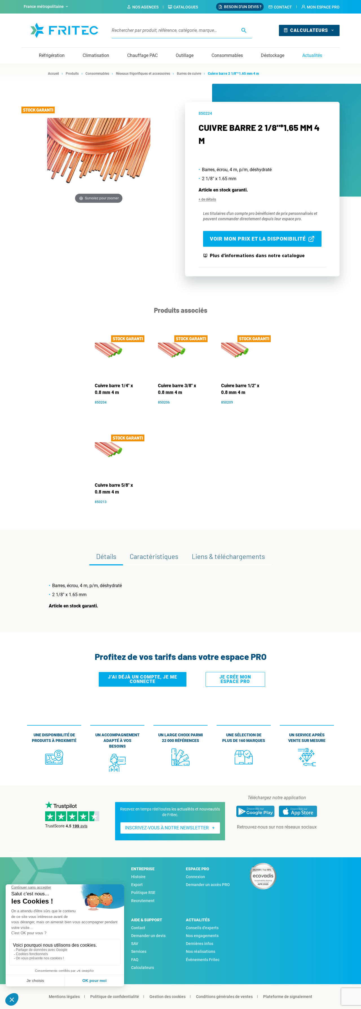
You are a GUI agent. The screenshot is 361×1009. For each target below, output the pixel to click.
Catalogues (185, 7)
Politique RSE (143, 892)
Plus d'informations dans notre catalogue (257, 256)
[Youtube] (284, 838)
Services (138, 951)
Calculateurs (309, 30)
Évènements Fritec (202, 959)
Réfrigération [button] (52, 55)
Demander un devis (148, 935)
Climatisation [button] (96, 55)
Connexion (195, 876)
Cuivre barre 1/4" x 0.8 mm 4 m (114, 389)
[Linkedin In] (269, 838)
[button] (320, 7)
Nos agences (145, 7)
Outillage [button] (184, 55)
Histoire (138, 876)
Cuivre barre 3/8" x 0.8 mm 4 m (177, 389)
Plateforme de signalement (287, 996)
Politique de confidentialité (114, 996)
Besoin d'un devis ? (242, 7)
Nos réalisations (200, 951)
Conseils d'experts (202, 928)
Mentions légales (64, 996)
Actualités (312, 55)
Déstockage (272, 55)
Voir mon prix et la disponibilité (258, 239)
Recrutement (143, 900)
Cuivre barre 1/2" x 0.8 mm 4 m (240, 389)
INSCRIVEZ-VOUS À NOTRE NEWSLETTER (167, 827)
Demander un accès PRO (208, 884)
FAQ (134, 959)
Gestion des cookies (167, 996)
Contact (283, 7)
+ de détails (207, 199)
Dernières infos (199, 943)
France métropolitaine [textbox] (44, 6)
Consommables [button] (227, 55)
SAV (134, 943)
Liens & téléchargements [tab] (228, 556)
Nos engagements (202, 935)
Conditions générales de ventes (224, 996)
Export (137, 884)
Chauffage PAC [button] (142, 55)
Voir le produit (120, 411)
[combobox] (46, 7)
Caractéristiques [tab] (154, 556)
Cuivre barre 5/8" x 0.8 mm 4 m (114, 489)
